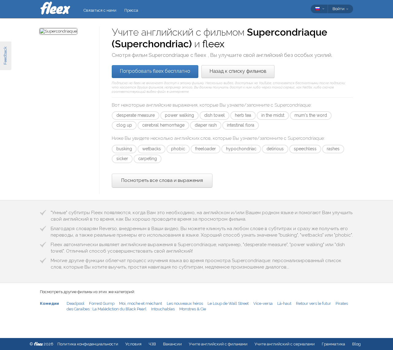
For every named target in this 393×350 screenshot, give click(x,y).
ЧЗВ (152, 344)
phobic (178, 148)
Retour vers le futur (313, 303)
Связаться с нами (100, 10)
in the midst (272, 115)
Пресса (131, 10)
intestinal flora (240, 125)
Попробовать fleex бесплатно (155, 71)
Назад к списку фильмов (238, 71)
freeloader (205, 148)
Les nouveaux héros (185, 303)
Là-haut (284, 303)
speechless (305, 148)
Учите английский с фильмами (218, 344)
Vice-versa (263, 303)
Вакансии (172, 344)
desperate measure (135, 115)
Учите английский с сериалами (285, 344)
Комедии (49, 303)
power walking (179, 115)
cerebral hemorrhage (163, 125)
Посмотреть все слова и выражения (162, 180)
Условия (133, 344)
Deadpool (75, 303)
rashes (333, 148)
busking (124, 148)
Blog (356, 344)
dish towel (214, 115)
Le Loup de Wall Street (228, 303)
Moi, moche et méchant (140, 303)
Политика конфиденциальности (87, 344)
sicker (122, 158)
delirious (275, 148)
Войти (339, 8)
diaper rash (206, 125)
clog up (124, 125)
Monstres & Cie (192, 309)
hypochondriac (241, 148)
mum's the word (310, 115)
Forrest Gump (102, 303)
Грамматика (333, 344)
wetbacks (151, 148)
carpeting (147, 158)
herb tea (243, 115)
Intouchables (163, 309)
